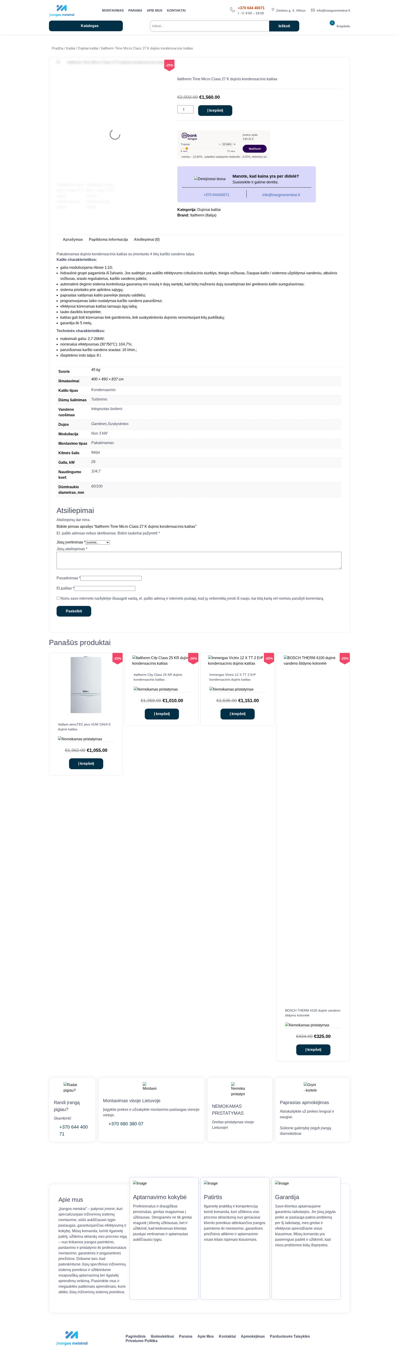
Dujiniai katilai (88, 48)
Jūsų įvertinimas (71, 542)
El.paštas (65, 588)
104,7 (95, 471)
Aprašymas (73, 239)
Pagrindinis (136, 1336)
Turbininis (99, 399)
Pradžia (57, 48)
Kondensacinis (103, 390)
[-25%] (237, 663)
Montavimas (113, 10)
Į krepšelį (215, 110)
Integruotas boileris (106, 409)
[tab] (73, 239)
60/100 (97, 486)
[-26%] (161, 663)
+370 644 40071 (251, 8)
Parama (135, 10)
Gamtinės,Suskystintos (110, 424)
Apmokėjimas (253, 1336)
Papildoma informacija (108, 239)
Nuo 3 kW (99, 433)
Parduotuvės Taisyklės (290, 1336)
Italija (95, 452)
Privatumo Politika (141, 1341)
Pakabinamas (102, 443)
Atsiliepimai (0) (147, 239)
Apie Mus (154, 10)
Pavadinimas (68, 578)
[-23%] (86, 713)
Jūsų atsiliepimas (72, 549)
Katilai (70, 48)
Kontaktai (176, 10)
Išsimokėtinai (162, 1336)
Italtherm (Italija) (203, 215)
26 (93, 462)
